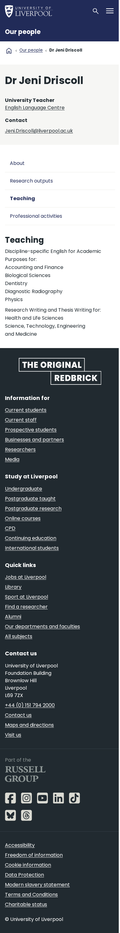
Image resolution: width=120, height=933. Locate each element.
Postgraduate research (33, 508)
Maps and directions (29, 725)
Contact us (18, 715)
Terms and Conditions (31, 894)
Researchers (20, 449)
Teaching (22, 198)
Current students (25, 410)
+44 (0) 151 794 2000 (30, 705)
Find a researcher (26, 606)
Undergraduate (23, 488)
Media (12, 459)
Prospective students (31, 429)
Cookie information (28, 864)
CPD (10, 528)
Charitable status (26, 904)
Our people (23, 31)
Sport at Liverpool (26, 596)
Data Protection (24, 874)
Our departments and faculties (42, 626)
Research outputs (31, 180)
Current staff (21, 419)
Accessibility (20, 845)
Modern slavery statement (37, 884)
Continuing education (30, 538)
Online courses (23, 518)
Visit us (13, 734)
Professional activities (36, 216)
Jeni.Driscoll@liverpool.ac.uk (39, 130)
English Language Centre (35, 107)
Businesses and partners (34, 439)
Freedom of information (34, 855)
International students (32, 548)
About (17, 163)
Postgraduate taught (30, 498)
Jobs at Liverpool (25, 577)
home (9, 50)
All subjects (18, 636)
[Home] (46, 11)
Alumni (13, 616)
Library (13, 586)
